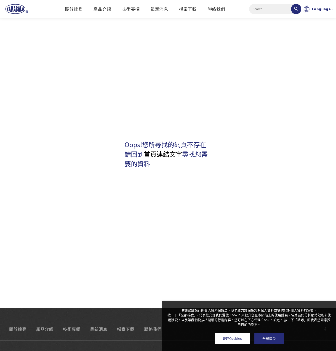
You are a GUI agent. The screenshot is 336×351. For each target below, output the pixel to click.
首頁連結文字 (163, 154)
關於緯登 (74, 9)
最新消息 (159, 9)
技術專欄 (131, 9)
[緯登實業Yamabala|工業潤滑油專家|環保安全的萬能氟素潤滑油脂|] (16, 9)
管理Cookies (232, 338)
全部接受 (269, 338)
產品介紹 (102, 9)
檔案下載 (188, 9)
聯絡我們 (216, 9)
